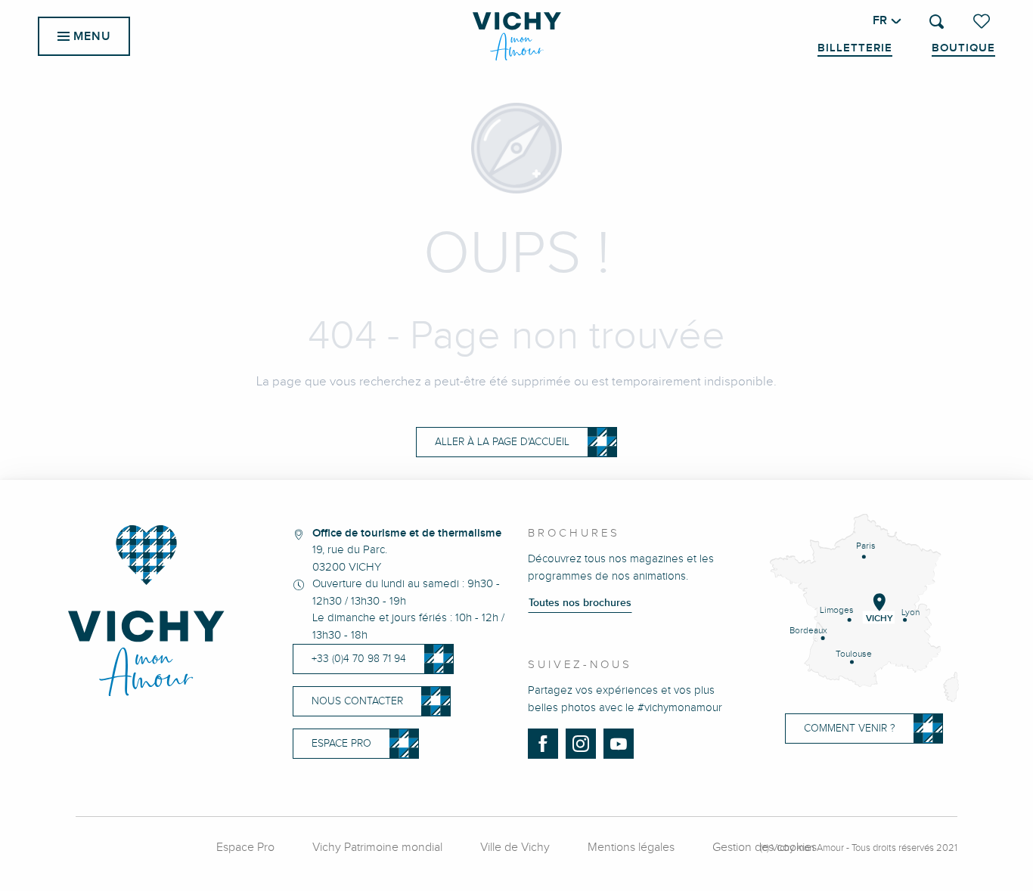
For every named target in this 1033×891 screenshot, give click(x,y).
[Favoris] (983, 21)
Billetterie (854, 48)
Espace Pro (245, 847)
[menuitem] (517, 36)
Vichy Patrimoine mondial (377, 847)
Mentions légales (631, 847)
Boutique (963, 48)
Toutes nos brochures (580, 603)
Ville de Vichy (515, 847)
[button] (936, 21)
